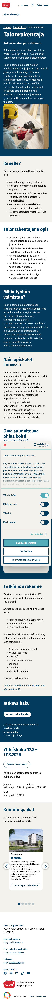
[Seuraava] (45, 866)
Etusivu (7, 27)
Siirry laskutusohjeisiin (13, 952)
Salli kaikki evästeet (26, 543)
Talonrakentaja (11, 14)
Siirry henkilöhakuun (13, 942)
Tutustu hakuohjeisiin (17, 714)
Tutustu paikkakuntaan (25, 885)
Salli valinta (26, 551)
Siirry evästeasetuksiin (13, 963)
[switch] (44, 504)
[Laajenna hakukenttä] (32, 5)
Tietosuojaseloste (38, 996)
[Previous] (6, 866)
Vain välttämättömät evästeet (26, 560)
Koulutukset (19, 27)
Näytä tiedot (36, 534)
